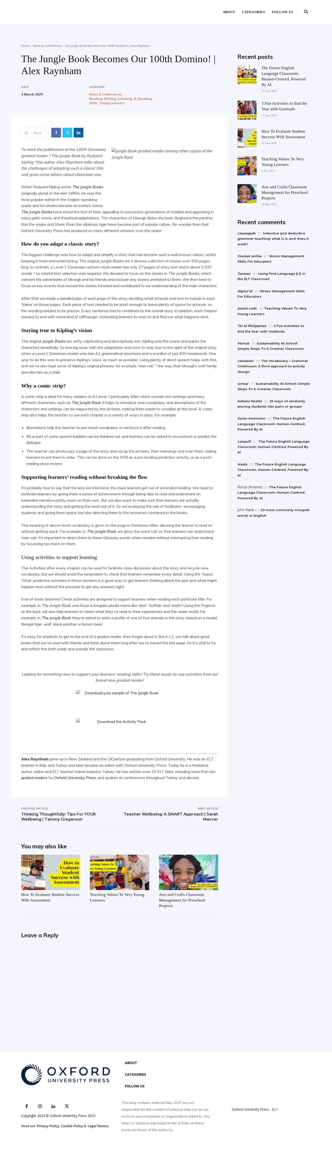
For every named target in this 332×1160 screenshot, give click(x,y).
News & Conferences (47, 46)
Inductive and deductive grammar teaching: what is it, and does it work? (273, 238)
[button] (306, 12)
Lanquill (244, 441)
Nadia (242, 464)
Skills (93, 103)
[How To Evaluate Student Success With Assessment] (50, 872)
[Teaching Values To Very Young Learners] (119, 872)
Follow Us (282, 12)
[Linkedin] (78, 132)
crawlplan (245, 361)
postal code (247, 308)
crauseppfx (246, 233)
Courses (243, 273)
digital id (244, 291)
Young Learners (112, 103)
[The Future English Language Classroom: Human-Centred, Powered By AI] (246, 74)
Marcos (243, 343)
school (242, 384)
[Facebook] (56, 132)
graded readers (34, 777)
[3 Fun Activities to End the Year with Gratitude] (246, 110)
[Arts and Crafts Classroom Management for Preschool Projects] (188, 872)
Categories (253, 12)
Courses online (249, 256)
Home (25, 46)
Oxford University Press (75, 777)
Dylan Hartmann (251, 418)
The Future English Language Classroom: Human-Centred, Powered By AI (271, 423)
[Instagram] (40, 1106)
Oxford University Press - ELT (255, 1109)
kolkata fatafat (249, 401)
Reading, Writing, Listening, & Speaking (120, 98)
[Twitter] (67, 132)
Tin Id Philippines (251, 326)
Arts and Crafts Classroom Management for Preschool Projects (182, 900)
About (229, 12)
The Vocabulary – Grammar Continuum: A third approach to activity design (272, 366)
